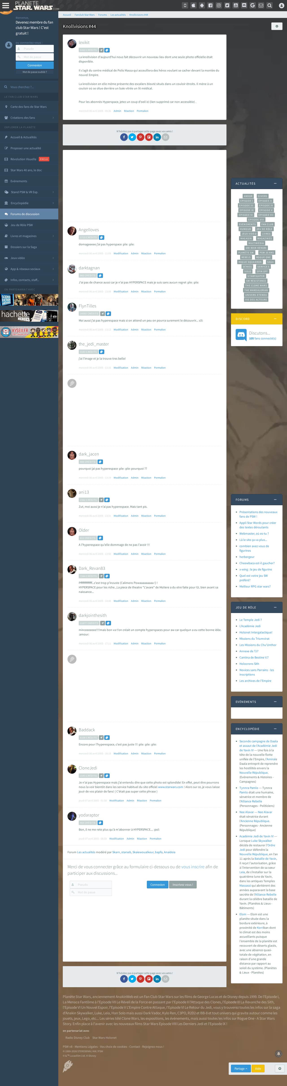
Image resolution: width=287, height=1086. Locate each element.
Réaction (129, 110)
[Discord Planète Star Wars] (244, 5)
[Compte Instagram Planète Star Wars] (219, 5)
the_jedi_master (94, 344)
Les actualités (86, 852)
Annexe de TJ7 (249, 651)
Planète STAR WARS (35, 5)
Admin (117, 110)
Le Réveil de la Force (132, 1002)
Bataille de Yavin (265, 859)
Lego (86, 1018)
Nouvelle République (253, 773)
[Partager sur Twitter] (132, 137)
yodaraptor (89, 815)
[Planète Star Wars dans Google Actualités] (252, 5)
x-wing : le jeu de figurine (255, 569)
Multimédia (256, 243)
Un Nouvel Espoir (94, 1007)
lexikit (84, 42)
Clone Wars (130, 1018)
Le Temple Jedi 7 (250, 620)
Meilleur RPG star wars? (255, 586)
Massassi (245, 885)
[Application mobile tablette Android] (202, 5)
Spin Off (262, 271)
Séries (247, 266)
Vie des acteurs (256, 299)
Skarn (116, 852)
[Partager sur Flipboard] (149, 137)
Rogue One (263, 257)
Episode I (246, 200)
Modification (121, 253)
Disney (232, 996)
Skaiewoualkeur (143, 852)
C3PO (181, 1012)
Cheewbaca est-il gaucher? (257, 563)
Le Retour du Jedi (198, 1007)
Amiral (271, 759)
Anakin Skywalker (79, 1012)
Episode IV (266, 205)
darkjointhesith (93, 615)
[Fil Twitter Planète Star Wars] (227, 5)
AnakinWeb (124, 996)
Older (84, 530)
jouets (67, 1018)
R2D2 (192, 1012)
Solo (247, 271)
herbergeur (246, 557)
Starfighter (256, 276)
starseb (126, 852)
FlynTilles (87, 306)
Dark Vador (152, 1012)
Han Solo (118, 1012)
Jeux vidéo (249, 233)
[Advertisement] (143, 186)
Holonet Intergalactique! (255, 632)
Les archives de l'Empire (255, 681)
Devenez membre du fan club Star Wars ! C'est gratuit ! (34, 28)
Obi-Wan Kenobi (256, 247)
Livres (266, 233)
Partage (240, 1069)
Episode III (246, 205)
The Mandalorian (256, 290)
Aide (258, 1069)
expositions (154, 1018)
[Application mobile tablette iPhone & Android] (185, 5)
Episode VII (266, 214)
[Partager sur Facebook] (124, 137)
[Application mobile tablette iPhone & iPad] (193, 5)
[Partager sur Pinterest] (140, 137)
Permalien (142, 110)
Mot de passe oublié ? (35, 71)
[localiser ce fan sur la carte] (101, 50)
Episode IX (247, 210)
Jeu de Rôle (264, 229)
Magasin (246, 238)
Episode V (266, 210)
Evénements (247, 224)
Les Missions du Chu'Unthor (257, 645)
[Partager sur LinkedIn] (157, 137)
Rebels (246, 257)
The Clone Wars (256, 285)
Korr (260, 928)
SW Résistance (256, 280)
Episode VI (246, 214)
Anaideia (169, 852)
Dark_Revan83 (92, 568)
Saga (270, 261)
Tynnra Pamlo (248, 788)
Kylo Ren (169, 1012)
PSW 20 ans (267, 252)
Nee (260, 812)
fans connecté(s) (262, 335)
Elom (242, 914)
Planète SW (246, 252)
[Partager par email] (165, 137)
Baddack (87, 729)
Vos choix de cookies (113, 1047)
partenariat (18, 289)
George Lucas (207, 996)
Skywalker (265, 841)
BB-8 (204, 1012)
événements (179, 1018)
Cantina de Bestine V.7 (254, 657)
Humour (245, 229)
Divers (262, 196)
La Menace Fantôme (78, 1002)
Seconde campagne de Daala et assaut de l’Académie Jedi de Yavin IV (258, 745)
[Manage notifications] (278, 1053)
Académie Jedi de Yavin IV (256, 836)
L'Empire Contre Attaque (146, 1007)
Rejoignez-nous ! (153, 1047)
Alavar (268, 812)
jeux (77, 1018)
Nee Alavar (246, 812)
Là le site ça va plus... (253, 540)
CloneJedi (88, 768)
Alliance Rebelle (251, 801)
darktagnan (89, 267)
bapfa (159, 852)
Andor (248, 196)
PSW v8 (67, 1047)
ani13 (84, 492)
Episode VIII (256, 219)
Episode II (265, 200)
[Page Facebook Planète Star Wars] (210, 5)
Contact (134, 1047)
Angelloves (89, 229)
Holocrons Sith (249, 664)
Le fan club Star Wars (21, 96)
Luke (254, 841)
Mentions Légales (86, 1047)
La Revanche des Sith (257, 1002)
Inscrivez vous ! (183, 885)
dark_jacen (89, 454)
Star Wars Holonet (104, 1038)
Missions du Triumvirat (254, 639)
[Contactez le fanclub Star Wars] (261, 5)
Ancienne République (255, 821)
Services (263, 266)
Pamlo (243, 792)
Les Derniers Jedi (190, 1023)
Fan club (267, 224)
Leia (242, 872)
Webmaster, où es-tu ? (254, 533)
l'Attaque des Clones (205, 1002)
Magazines (264, 238)
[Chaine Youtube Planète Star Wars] (235, 5)
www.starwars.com (170, 787)
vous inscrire (192, 866)
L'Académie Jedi (250, 626)
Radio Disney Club (77, 1038)
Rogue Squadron (250, 261)
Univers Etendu (256, 294)
